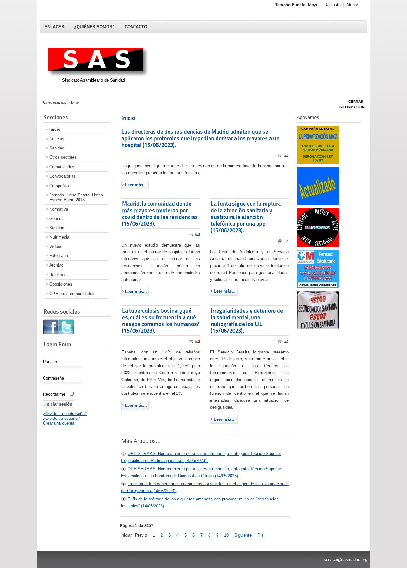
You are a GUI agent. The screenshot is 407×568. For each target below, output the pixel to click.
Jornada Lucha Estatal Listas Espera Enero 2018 (76, 197)
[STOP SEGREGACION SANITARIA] (318, 327)
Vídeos (55, 246)
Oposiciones (60, 284)
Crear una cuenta (58, 423)
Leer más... (136, 184)
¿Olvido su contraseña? (65, 413)
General (56, 218)
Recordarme (54, 394)
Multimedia (59, 237)
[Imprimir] (279, 156)
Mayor (314, 5)
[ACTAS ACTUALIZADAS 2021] (318, 203)
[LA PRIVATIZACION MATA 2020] (318, 162)
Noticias (56, 138)
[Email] (286, 156)
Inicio (54, 129)
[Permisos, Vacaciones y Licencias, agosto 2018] (318, 286)
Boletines (57, 274)
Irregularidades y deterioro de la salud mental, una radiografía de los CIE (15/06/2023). (247, 320)
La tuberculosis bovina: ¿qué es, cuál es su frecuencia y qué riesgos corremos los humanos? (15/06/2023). (160, 320)
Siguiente (243, 535)
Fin (260, 535)
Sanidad (56, 148)
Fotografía (58, 255)
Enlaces (54, 26)
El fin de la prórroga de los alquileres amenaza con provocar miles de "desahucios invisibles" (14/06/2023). (200, 502)
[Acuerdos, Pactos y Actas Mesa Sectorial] (318, 245)
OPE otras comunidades (71, 293)
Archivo (56, 265)
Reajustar (333, 5)
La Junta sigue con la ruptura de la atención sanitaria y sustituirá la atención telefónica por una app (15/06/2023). (246, 217)
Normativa (58, 209)
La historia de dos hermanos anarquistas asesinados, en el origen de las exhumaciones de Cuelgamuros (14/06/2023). (205, 487)
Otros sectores (63, 157)
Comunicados (61, 166)
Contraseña (53, 378)
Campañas (59, 185)
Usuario (50, 362)
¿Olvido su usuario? (61, 418)
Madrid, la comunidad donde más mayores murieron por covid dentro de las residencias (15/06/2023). (160, 213)
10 (226, 535)
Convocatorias (62, 176)
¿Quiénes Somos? (94, 26)
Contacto (136, 26)
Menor (352, 5)
